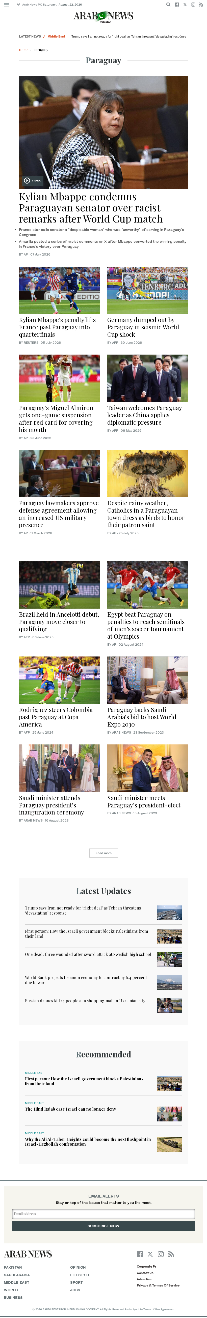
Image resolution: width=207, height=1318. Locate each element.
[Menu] (6, 5)
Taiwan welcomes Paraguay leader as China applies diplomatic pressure (144, 414)
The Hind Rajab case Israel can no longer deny (70, 1109)
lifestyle (80, 1275)
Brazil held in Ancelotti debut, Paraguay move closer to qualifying (59, 621)
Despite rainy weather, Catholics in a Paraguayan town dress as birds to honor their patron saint (146, 513)
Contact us (145, 1273)
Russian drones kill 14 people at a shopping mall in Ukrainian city (85, 1000)
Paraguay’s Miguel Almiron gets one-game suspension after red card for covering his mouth (56, 418)
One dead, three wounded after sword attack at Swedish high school (88, 954)
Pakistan (13, 1267)
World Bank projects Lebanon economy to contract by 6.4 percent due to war (86, 980)
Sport (76, 1282)
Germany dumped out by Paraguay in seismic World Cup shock (143, 327)
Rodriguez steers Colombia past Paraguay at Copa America (56, 716)
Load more (104, 853)
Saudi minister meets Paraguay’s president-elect (143, 801)
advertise (144, 1279)
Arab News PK (32, 4)
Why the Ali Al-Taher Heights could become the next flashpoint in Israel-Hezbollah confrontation (88, 1142)
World (11, 1290)
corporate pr (146, 1266)
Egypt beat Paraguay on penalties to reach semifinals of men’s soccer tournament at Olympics (146, 625)
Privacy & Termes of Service (158, 1285)
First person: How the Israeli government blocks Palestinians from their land (86, 933)
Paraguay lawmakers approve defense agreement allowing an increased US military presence (59, 513)
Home (23, 49)
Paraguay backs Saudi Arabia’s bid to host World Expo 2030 (141, 716)
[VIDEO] (103, 132)
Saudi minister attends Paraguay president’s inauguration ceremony (51, 805)
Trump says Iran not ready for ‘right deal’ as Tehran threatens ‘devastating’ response (129, 36)
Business (13, 1297)
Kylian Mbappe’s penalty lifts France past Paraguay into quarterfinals (57, 327)
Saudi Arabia (17, 1275)
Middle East (56, 36)
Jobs (75, 1290)
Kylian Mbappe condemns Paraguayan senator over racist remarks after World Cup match (91, 207)
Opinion (78, 1267)
